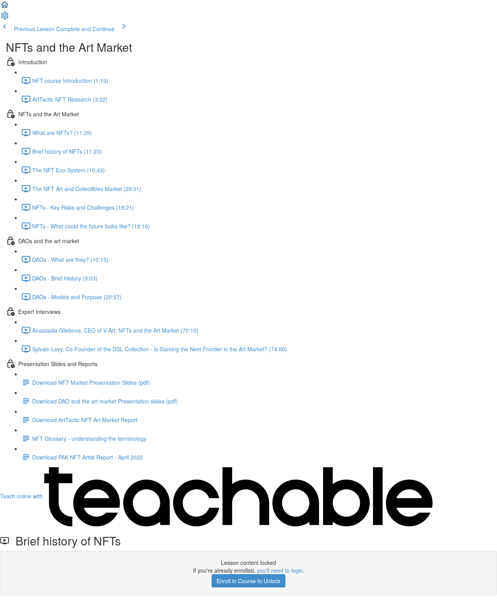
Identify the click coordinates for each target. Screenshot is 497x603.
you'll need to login (280, 570)
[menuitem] (4, 18)
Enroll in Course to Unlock (248, 581)
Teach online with (22, 496)
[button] (4, 7)
